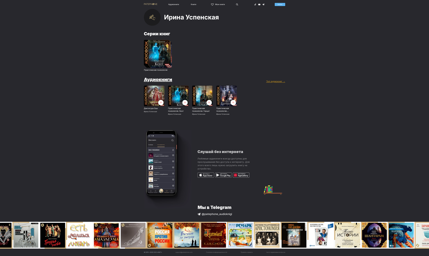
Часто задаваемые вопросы (275, 252)
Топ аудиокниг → (275, 81)
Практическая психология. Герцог (201, 109)
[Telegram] (263, 4)
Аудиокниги (173, 4)
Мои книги (220, 4)
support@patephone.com (184, 252)
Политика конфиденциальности (216, 252)
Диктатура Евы (151, 108)
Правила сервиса (247, 252)
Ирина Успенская (150, 111)
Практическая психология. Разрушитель (222, 109)
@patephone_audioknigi (217, 214)
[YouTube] (259, 4)
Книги (193, 4)
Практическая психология (155, 70)
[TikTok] (255, 4)
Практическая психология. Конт (176, 109)
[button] (280, 4)
